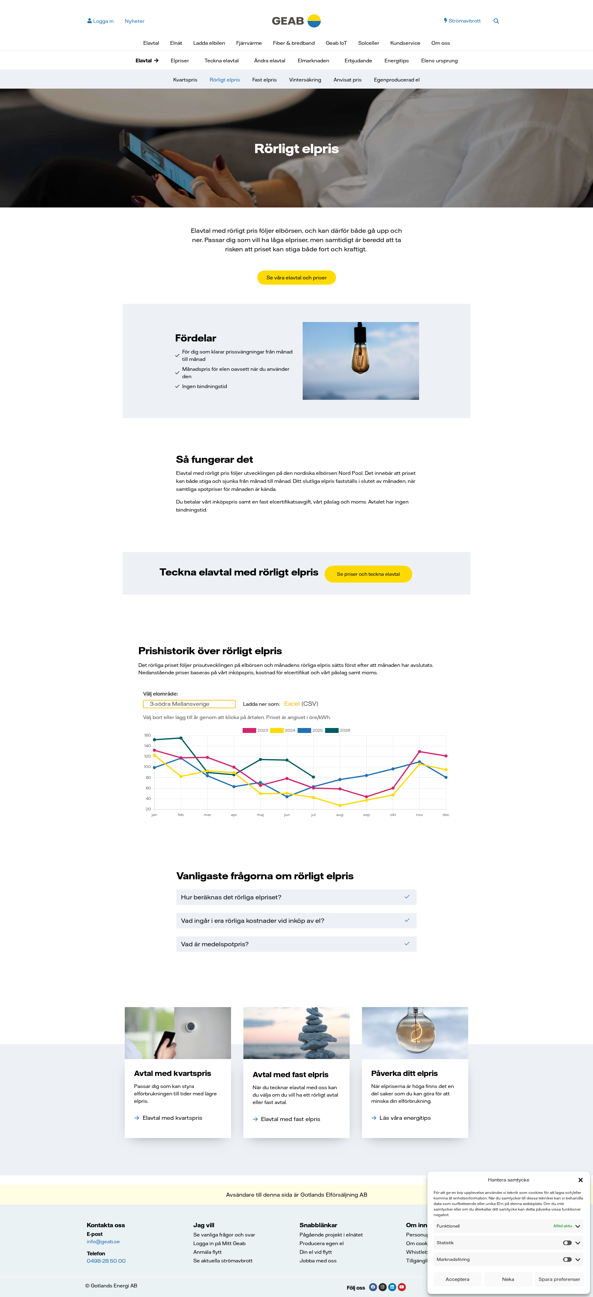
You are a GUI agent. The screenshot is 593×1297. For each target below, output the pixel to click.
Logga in (103, 21)
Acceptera (457, 1279)
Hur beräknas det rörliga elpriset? (231, 897)
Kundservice (405, 43)
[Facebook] (373, 1287)
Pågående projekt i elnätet (331, 1235)
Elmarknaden (313, 60)
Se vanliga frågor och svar (224, 1235)
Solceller (368, 43)
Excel (301, 703)
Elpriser (180, 60)
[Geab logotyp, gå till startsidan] (296, 20)
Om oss (440, 43)
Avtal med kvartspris (172, 1073)
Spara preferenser (559, 1279)
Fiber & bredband (294, 43)
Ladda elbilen (209, 43)
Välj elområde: (160, 694)
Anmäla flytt (207, 1252)
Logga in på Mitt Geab (219, 1243)
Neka (508, 1279)
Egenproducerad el (397, 80)
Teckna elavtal (221, 60)
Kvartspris (185, 80)
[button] (581, 1180)
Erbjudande (358, 60)
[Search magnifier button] (496, 21)
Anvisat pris (348, 80)
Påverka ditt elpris (404, 1073)
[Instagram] (383, 1287)
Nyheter (135, 21)
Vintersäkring (305, 80)
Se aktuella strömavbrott (223, 1260)
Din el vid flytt (316, 1252)
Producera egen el (322, 1243)
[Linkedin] (392, 1287)
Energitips (397, 60)
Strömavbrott (465, 21)
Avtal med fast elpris (291, 1074)
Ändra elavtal (269, 60)
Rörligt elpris (225, 80)
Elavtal (151, 43)
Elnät (176, 43)
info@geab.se (103, 1241)
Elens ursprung (439, 60)
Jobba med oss (318, 1260)
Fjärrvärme (249, 43)
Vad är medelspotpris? (215, 944)
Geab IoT (336, 43)
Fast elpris (264, 80)
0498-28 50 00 (106, 1261)
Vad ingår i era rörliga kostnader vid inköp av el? (252, 920)
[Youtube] (402, 1287)
